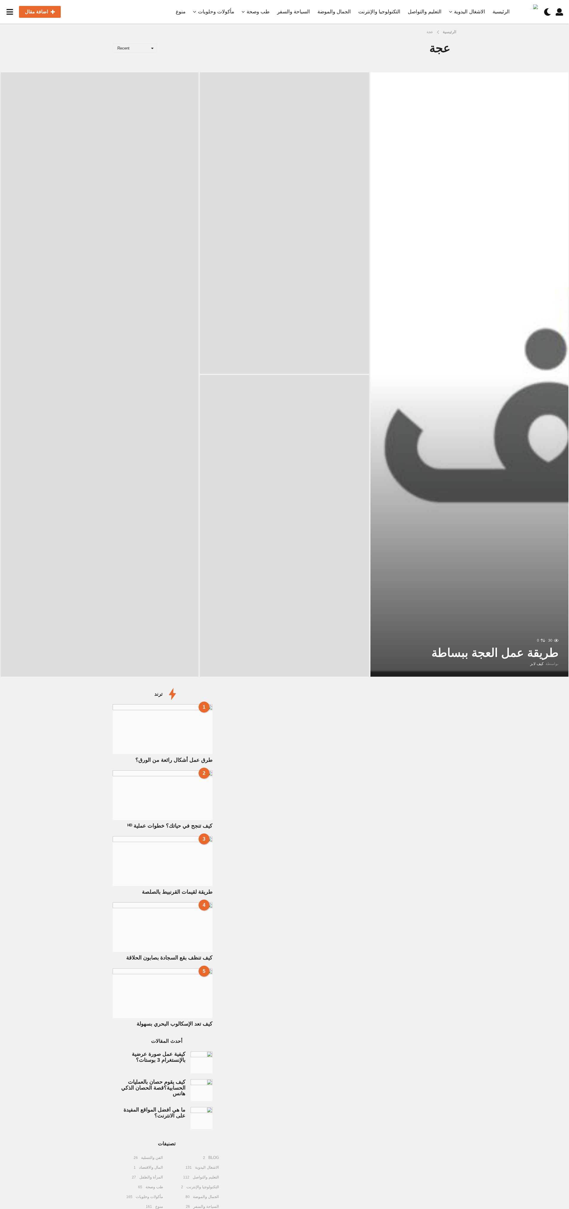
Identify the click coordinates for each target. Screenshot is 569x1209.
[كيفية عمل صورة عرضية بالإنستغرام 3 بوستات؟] (201, 1062)
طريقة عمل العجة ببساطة (495, 652)
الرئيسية (501, 12)
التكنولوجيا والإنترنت (379, 12)
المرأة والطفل (151, 1177)
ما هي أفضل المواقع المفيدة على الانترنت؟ (155, 1112)
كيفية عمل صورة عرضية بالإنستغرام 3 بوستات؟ (159, 1057)
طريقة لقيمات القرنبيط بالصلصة (177, 892)
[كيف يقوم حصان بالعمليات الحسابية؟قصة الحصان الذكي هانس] (201, 1090)
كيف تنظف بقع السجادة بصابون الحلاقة (169, 958)
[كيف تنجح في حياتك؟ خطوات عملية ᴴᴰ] (162, 795)
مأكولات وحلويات (216, 12)
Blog (213, 1157)
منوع (181, 12)
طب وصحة (258, 12)
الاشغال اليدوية (469, 12)
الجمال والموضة (334, 12)
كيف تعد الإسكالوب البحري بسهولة (174, 1024)
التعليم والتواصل (425, 12)
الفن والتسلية (152, 1157)
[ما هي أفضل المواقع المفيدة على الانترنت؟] (201, 1118)
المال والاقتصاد (151, 1167)
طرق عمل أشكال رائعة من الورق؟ (173, 760)
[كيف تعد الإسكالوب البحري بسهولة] (162, 993)
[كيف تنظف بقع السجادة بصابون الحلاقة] (162, 927)
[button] (559, 12)
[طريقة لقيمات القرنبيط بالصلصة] (162, 861)
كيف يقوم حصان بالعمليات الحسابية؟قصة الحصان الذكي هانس (153, 1087)
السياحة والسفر (293, 12)
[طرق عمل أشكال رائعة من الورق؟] (162, 729)
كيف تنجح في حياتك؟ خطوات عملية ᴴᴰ (169, 826)
